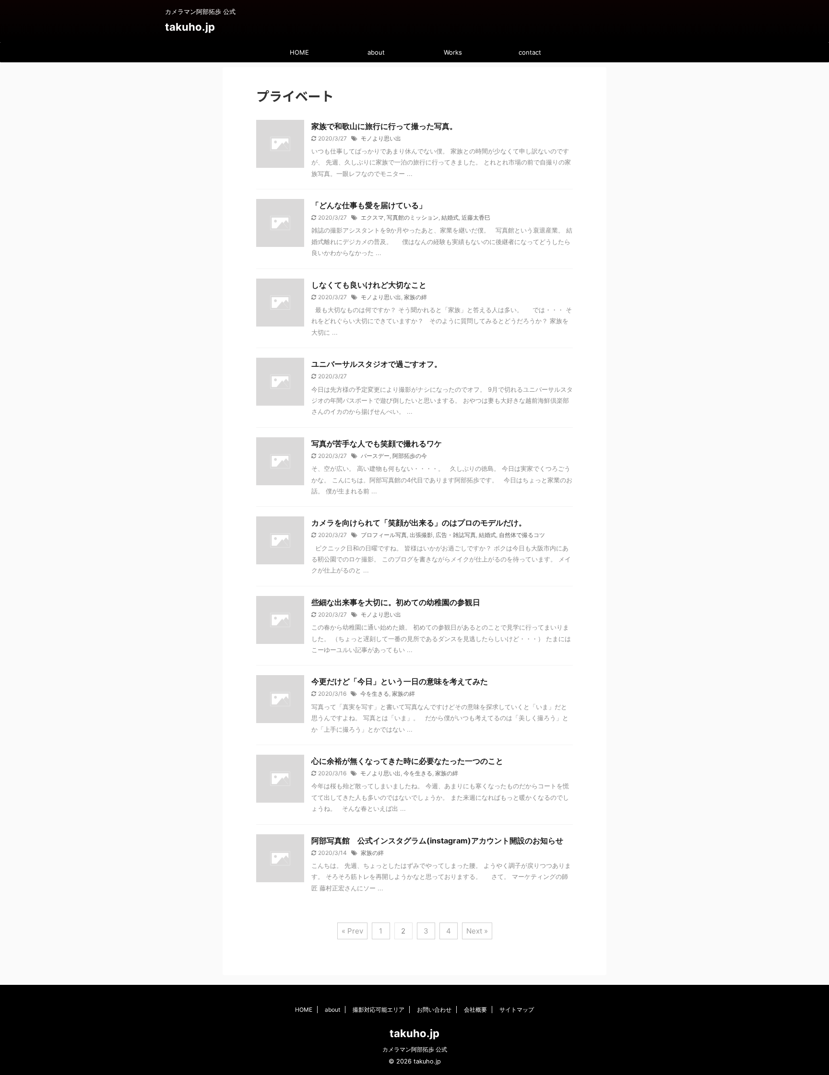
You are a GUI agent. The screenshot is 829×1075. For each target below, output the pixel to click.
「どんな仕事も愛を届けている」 (368, 205)
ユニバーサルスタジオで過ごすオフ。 (376, 364)
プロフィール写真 (384, 534)
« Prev (352, 930)
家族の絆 (415, 297)
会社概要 (475, 1009)
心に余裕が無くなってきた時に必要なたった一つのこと (407, 761)
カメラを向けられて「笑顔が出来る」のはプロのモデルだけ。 (418, 522)
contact (530, 52)
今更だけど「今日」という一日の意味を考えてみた (399, 681)
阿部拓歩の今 (409, 455)
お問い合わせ (434, 1009)
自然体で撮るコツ (522, 534)
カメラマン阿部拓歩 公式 (414, 1049)
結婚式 (450, 217)
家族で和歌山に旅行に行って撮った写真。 (384, 126)
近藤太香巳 (476, 217)
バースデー (375, 455)
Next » (477, 930)
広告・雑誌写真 (456, 534)
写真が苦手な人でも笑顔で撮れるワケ (376, 443)
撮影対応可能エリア (378, 1009)
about (376, 52)
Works (453, 52)
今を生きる (374, 693)
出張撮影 (421, 534)
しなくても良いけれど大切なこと (368, 285)
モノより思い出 (381, 138)
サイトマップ (516, 1009)
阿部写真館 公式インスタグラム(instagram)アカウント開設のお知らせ (437, 840)
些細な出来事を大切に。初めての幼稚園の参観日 (395, 602)
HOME (299, 52)
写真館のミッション (412, 217)
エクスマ (372, 217)
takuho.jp (190, 27)
